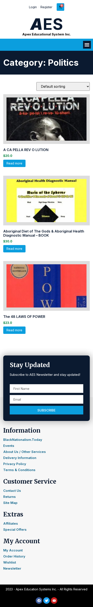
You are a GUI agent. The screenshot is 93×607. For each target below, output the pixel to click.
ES (46, 24)
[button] (87, 45)
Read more (14, 163)
